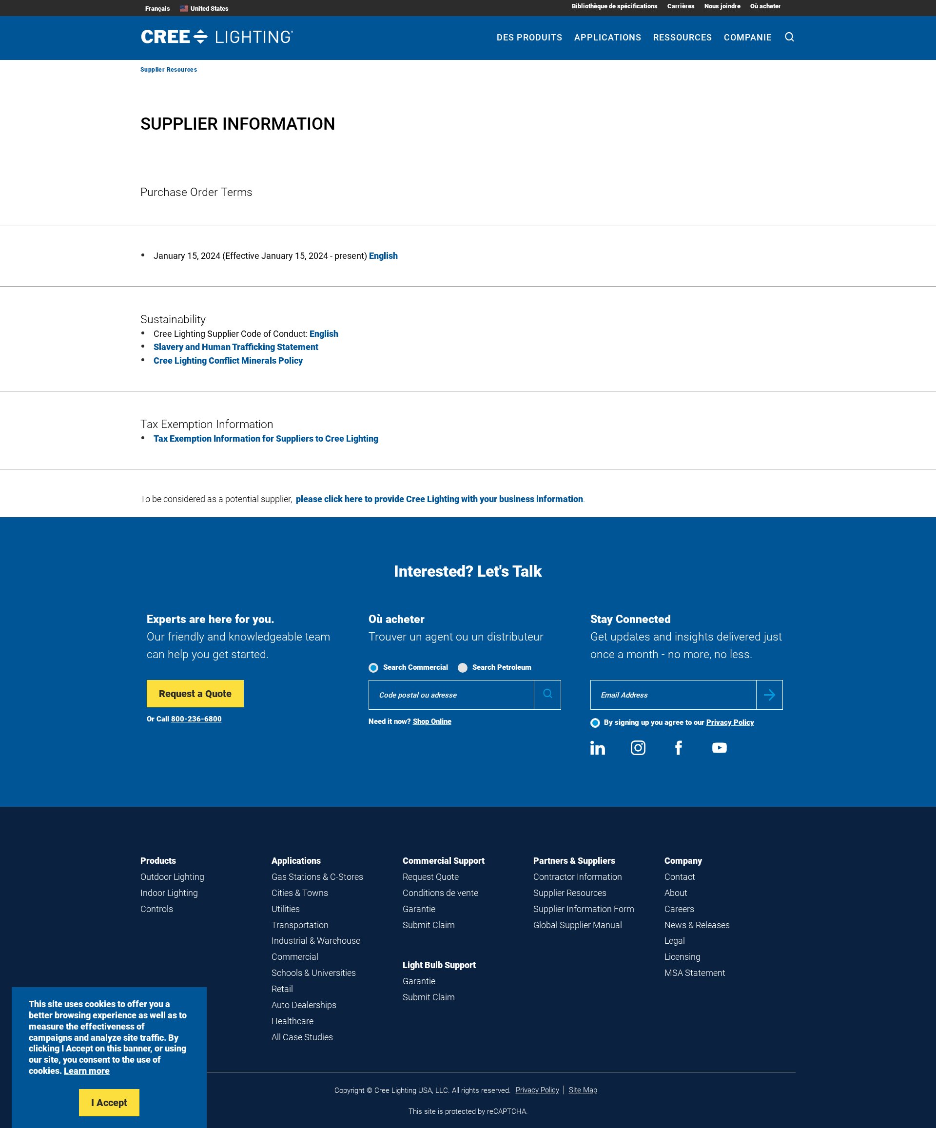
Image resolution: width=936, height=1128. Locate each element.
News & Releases (697, 925)
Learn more (87, 1071)
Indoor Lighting (169, 893)
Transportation (300, 925)
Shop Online (432, 721)
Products (158, 861)
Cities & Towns (300, 893)
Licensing (682, 957)
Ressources (682, 37)
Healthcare (292, 1021)
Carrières (681, 6)
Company (683, 861)
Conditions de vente (440, 893)
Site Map (583, 1090)
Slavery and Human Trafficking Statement (236, 347)
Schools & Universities (314, 973)
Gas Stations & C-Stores (317, 877)
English (324, 334)
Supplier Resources (569, 893)
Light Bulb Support (439, 965)
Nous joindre (722, 6)
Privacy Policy (730, 722)
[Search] (789, 38)
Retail (282, 989)
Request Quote (431, 877)
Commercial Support (444, 861)
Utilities (286, 909)
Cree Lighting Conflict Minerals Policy (228, 360)
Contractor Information (577, 877)
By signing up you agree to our (679, 722)
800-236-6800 (196, 719)
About (675, 893)
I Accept (109, 1103)
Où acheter (765, 6)
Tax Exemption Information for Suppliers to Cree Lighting (266, 438)
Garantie (419, 909)
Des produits (530, 37)
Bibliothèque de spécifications (615, 6)
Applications (608, 37)
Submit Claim (429, 925)
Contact (679, 877)
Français (157, 8)
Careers (679, 909)
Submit (769, 695)
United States (210, 8)
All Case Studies (302, 1037)
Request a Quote (195, 694)
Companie (748, 37)
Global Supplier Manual (577, 925)
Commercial (295, 957)
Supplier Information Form (583, 909)
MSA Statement (694, 973)
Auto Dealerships (304, 1005)
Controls (156, 909)
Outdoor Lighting (172, 877)
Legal (674, 940)
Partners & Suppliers (574, 861)
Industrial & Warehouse (316, 940)
